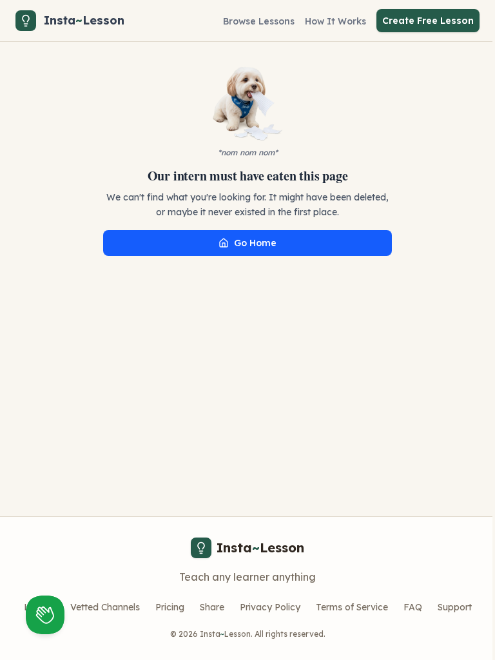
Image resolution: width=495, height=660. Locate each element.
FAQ (412, 607)
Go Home (255, 243)
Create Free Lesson (428, 20)
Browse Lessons (259, 21)
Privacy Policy (270, 607)
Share (212, 607)
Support (455, 607)
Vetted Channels (105, 607)
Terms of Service (352, 607)
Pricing (169, 607)
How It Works (335, 21)
